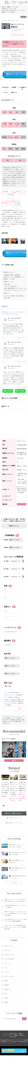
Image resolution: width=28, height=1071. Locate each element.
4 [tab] (15, 757)
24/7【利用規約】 (9, 697)
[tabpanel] (14, 750)
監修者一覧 (21, 1035)
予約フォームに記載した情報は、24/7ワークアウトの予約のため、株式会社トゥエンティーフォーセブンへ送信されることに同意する (14, 702)
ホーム (6, 1033)
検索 (24, 1018)
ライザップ (7, 972)
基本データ (14, 92)
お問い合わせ (13, 1036)
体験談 (5, 796)
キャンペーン (7, 963)
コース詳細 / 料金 (22, 88)
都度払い (6, 1002)
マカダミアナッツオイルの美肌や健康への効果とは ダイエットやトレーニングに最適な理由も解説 (15, 927)
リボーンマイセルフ (9, 976)
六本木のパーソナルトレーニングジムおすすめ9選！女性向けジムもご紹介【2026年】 (15, 900)
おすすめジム (7, 950)
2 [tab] (15, 754)
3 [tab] (7, 757)
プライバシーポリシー (10, 695)
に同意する (12, 692)
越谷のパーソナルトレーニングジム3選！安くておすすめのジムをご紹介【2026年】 (14, 788)
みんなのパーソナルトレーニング (13, 716)
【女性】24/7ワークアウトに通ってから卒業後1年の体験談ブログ (22, 786)
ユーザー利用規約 (9, 692)
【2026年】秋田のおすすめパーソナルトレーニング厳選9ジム (15, 906)
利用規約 (16, 1035)
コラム (6, 967)
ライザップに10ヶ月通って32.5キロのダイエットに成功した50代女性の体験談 (5, 787)
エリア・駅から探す (9, 959)
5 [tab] (11, 761)
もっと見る (8, 390)
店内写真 (14, 87)
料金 (5, 993)
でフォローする (15, 818)
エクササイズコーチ (9, 954)
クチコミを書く (21, 390)
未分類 (6, 998)
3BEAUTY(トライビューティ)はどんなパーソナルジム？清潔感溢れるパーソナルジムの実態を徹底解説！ (15, 913)
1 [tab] (7, 754)
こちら (23, 721)
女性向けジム (7, 989)
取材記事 (6, 985)
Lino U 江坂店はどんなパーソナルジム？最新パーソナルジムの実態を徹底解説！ (15, 920)
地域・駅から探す (13, 1033)
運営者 (20, 1033)
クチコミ (6, 92)
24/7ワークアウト (8, 946)
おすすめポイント (6, 88)
